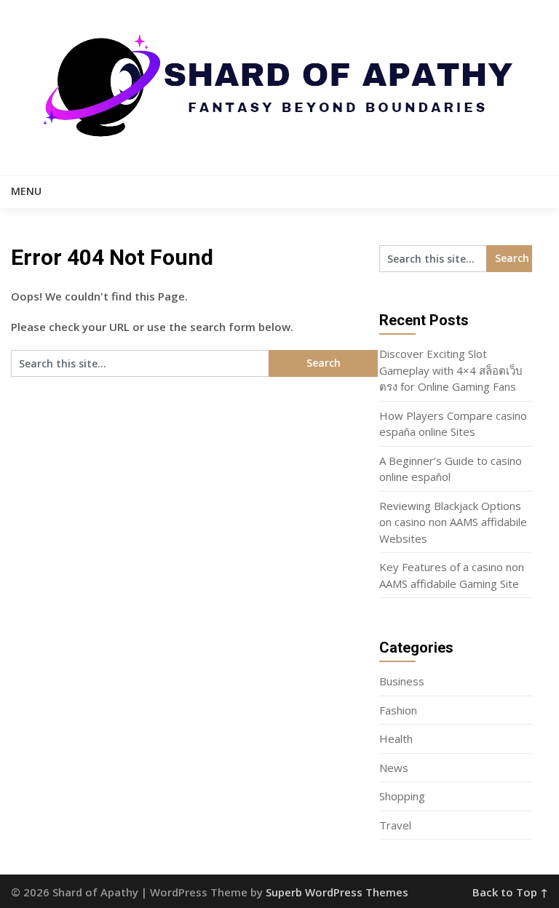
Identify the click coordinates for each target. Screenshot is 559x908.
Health (396, 738)
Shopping (402, 796)
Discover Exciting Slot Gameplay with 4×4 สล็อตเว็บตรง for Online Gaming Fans (451, 370)
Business (401, 681)
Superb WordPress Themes (337, 892)
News (393, 767)
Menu (26, 191)
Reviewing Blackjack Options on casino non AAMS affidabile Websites (453, 522)
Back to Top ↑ (510, 892)
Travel (395, 825)
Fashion (398, 710)
